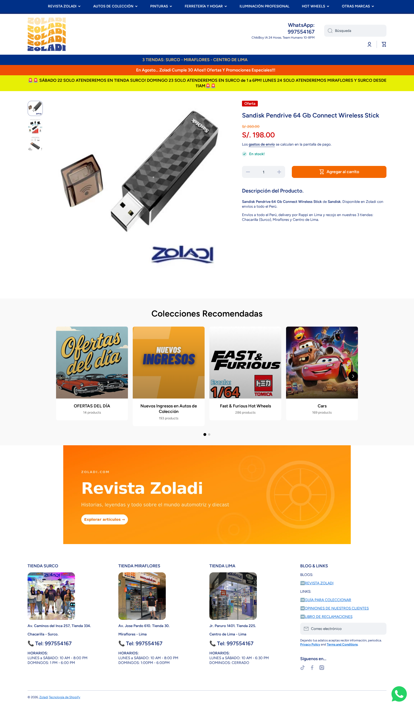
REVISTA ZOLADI (62, 6)
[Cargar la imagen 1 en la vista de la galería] (35, 108)
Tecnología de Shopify (64, 697)
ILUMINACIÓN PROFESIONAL (264, 6)
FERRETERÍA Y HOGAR (204, 6)
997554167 (301, 32)
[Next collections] (353, 376)
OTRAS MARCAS (356, 6)
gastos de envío (262, 144)
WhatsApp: (301, 25)
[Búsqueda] (328, 31)
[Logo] (47, 34)
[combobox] (355, 31)
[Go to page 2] (209, 434)
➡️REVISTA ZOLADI (317, 583)
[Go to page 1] (204, 434)
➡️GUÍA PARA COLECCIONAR (325, 600)
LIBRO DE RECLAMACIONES (328, 616)
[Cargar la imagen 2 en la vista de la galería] (35, 126)
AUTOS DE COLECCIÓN (113, 6)
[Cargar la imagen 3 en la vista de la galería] (35, 144)
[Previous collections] (61, 376)
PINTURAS (159, 6)
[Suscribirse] (380, 629)
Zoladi (43, 697)
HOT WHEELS (313, 6)
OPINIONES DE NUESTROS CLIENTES (337, 608)
